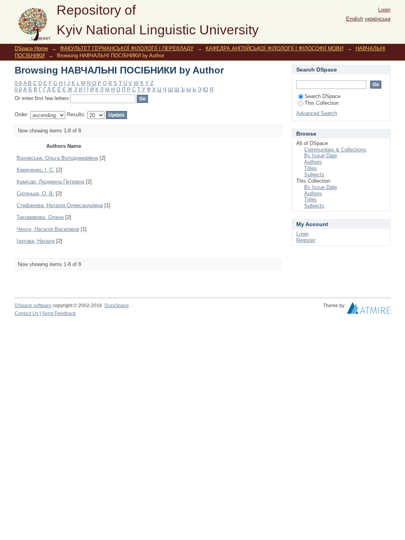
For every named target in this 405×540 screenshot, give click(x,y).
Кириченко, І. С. (36, 170)
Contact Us (26, 313)
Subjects (314, 174)
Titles (310, 168)
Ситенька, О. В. (35, 193)
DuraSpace (116, 305)
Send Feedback (59, 313)
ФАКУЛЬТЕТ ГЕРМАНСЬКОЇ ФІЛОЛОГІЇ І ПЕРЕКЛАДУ (126, 48)
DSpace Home (31, 48)
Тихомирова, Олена (40, 217)
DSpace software (33, 305)
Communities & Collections (335, 150)
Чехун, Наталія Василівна (48, 229)
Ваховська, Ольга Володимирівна (57, 158)
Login (384, 10)
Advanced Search (316, 113)
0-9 (18, 83)
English (354, 19)
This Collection (322, 103)
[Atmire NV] (368, 310)
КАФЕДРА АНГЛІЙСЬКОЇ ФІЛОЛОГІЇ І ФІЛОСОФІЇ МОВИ (274, 48)
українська (377, 19)
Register (305, 240)
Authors (313, 162)
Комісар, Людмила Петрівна (50, 182)
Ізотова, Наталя (36, 241)
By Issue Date (320, 156)
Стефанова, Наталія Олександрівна (60, 205)
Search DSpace (323, 96)
